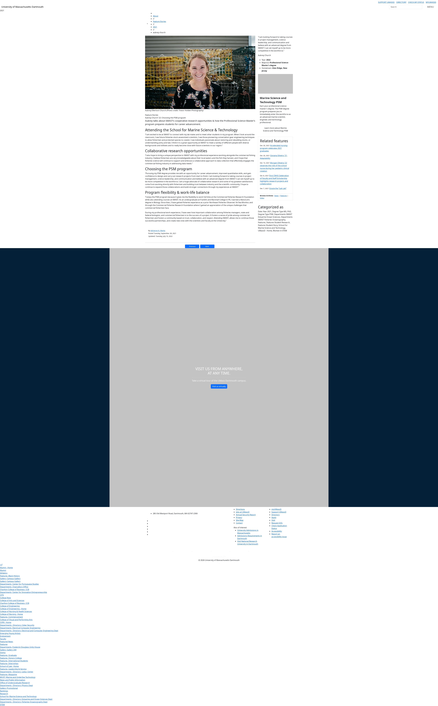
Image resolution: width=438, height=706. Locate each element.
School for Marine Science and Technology (18, 696)
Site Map (239, 520)
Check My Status (416, 2)
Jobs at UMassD (242, 512)
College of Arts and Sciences (12, 600)
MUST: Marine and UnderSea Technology (17, 677)
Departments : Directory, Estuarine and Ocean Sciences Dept (26, 699)
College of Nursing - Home (11, 614)
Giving (2, 652)
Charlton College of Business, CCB (14, 589)
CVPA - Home (5, 622)
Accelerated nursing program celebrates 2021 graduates (273, 148)
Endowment (5, 636)
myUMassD (431, 2)
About (155, 16)
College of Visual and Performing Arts (16, 619)
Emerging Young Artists (10, 633)
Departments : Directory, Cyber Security (17, 625)
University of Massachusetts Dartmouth (176, 509)
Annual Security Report (246, 514)
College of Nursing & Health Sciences (16, 611)
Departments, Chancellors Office (14, 587)
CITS (2, 595)
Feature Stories (159, 21)
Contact (239, 523)
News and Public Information (12, 680)
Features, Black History (10, 576)
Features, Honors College (11, 658)
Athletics (3, 573)
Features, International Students (14, 661)
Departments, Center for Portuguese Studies (19, 584)
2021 (155, 27)
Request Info (277, 523)
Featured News (6, 641)
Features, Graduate (8, 655)
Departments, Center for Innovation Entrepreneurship (23, 592)
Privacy (239, 517)
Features (283, 196)
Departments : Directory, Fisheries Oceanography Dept (23, 702)
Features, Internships (9, 663)
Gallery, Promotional (9, 688)
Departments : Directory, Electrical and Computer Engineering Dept (29, 630)
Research (4, 693)
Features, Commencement (11, 617)
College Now (5, 597)
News (276, 196)
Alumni (3, 570)
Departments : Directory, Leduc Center (16, 671)
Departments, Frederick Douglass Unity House (20, 647)
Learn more (275, 129)
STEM (2, 704)
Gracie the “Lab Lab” (278, 188)
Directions (240, 509)
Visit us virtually (219, 386)
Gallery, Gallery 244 (8, 650)
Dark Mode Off (219, 556)
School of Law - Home (9, 666)
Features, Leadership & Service (13, 669)
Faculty (3, 639)
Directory (401, 2)
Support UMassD (386, 2)
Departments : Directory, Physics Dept (16, 685)
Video (262, 198)
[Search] (420, 7)
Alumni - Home (6, 567)
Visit (273, 520)
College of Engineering (10, 606)
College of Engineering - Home (13, 608)
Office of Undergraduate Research (15, 682)
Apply (273, 517)
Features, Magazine (8, 674)
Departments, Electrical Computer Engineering (20, 628)
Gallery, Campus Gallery (10, 578)
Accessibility (276, 531)
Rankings (4, 691)
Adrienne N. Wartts (158, 231)
